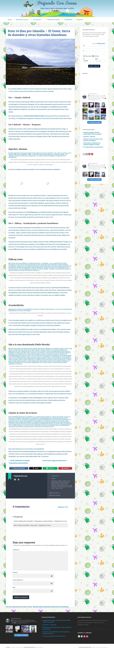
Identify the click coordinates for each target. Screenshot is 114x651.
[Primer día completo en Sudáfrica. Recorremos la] (97, 105)
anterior (19, 89)
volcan (57, 488)
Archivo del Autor (15, 479)
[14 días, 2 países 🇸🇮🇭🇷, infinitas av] (103, 105)
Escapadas (37, 19)
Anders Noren (95, 647)
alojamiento (54, 481)
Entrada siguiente (55, 495)
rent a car (66, 485)
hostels (53, 484)
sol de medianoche (62, 486)
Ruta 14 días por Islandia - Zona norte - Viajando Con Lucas (32, 525)
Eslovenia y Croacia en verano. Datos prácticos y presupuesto (93, 139)
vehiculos (69, 486)
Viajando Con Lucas (16, 647)
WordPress (39, 647)
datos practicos (55, 482)
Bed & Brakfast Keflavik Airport (35, 116)
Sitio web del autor (18, 479)
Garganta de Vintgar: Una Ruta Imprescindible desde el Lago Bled (92, 133)
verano (53, 488)
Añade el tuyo (63, 507)
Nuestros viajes (22, 19)
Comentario (16, 549)
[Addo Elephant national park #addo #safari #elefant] (91, 105)
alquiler (60, 481)
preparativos (60, 485)
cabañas (64, 481)
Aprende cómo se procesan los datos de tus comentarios (50, 606)
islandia (62, 484)
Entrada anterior (55, 493)
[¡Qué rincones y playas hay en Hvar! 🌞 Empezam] (97, 117)
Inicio (10, 19)
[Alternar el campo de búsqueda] (105, 19)
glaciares (66, 482)
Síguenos (80, 19)
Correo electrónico (18, 580)
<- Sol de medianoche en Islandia (19, 460)
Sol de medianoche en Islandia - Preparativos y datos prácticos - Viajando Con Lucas (40, 521)
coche (68, 481)
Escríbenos (68, 19)
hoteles (58, 484)
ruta (55, 486)
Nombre (15, 572)
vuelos (61, 488)
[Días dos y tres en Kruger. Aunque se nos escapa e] (85, 105)
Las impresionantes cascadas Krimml (93, 147)
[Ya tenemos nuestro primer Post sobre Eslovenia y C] (97, 111)
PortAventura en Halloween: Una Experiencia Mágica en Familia (92, 143)
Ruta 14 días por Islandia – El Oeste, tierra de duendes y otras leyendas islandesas (39, 33)
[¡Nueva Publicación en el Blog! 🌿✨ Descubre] (85, 111)
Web (14, 587)
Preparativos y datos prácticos (18, 463)
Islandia (53, 478)
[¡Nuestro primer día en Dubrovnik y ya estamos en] (91, 117)
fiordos (62, 482)
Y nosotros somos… (53, 19)
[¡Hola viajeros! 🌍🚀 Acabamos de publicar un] (91, 111)
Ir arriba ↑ (105, 647)
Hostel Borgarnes (32, 212)
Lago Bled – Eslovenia (89, 136)
